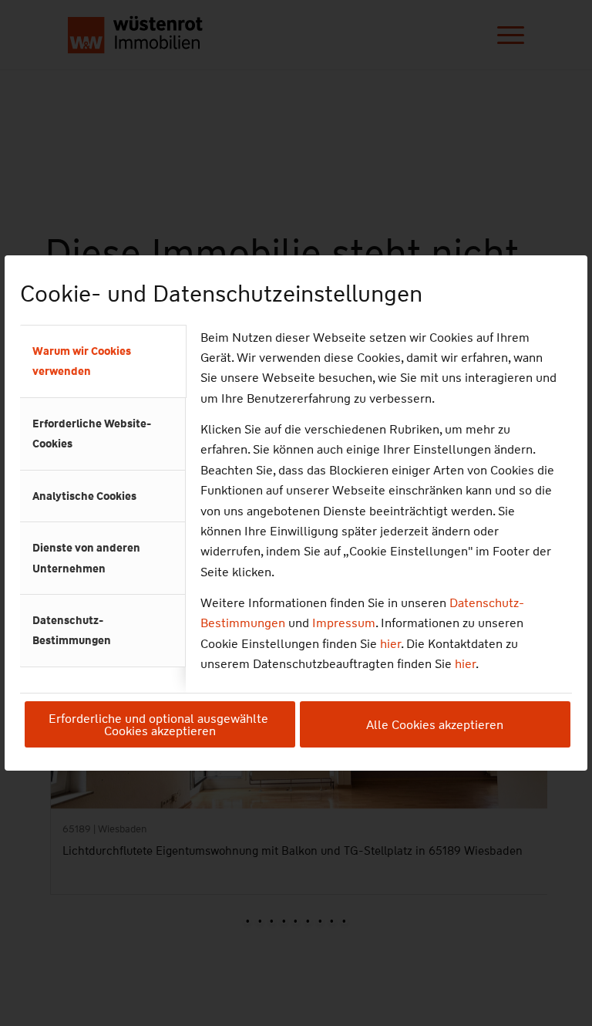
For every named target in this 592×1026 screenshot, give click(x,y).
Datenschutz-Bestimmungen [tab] (71, 630)
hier (390, 644)
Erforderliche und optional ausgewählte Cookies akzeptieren (160, 724)
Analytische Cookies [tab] (84, 496)
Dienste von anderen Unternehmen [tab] (86, 558)
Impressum (343, 623)
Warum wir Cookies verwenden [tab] (81, 361)
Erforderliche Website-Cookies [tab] (91, 434)
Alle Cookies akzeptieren (434, 725)
